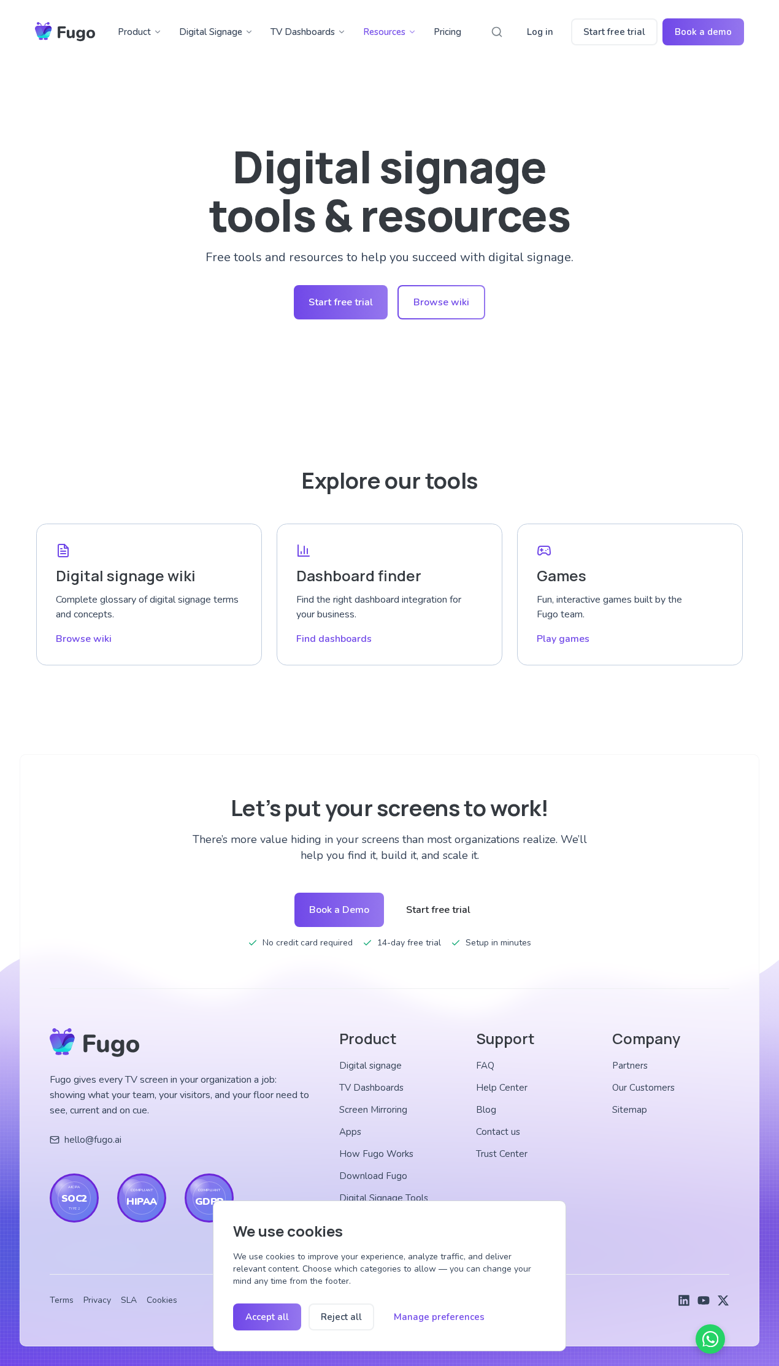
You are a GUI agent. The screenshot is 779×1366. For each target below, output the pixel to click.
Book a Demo (339, 910)
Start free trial (614, 32)
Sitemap (629, 1110)
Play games (563, 639)
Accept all (267, 1317)
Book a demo (703, 32)
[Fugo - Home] (65, 32)
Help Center (502, 1088)
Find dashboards (334, 639)
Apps (350, 1132)
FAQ (485, 1065)
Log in (540, 32)
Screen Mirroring (373, 1110)
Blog (486, 1110)
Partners (630, 1065)
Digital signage (370, 1065)
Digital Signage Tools (383, 1198)
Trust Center (502, 1154)
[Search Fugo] (497, 32)
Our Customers (643, 1088)
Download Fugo (373, 1176)
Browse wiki (441, 302)
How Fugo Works (376, 1154)
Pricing (447, 32)
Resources (384, 32)
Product (134, 32)
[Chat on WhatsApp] (710, 1339)
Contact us (498, 1132)
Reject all (341, 1317)
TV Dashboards (303, 32)
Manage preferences (439, 1317)
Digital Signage (210, 32)
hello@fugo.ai (92, 1140)
